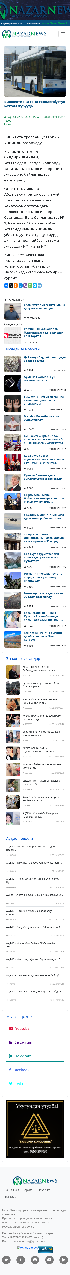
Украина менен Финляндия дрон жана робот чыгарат (44, 516)
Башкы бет (12, 1190)
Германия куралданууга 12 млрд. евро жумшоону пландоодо (43, 577)
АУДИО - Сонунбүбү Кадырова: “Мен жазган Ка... (40, 815)
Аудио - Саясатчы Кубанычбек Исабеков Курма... (35, 894)
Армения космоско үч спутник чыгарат (39, 378)
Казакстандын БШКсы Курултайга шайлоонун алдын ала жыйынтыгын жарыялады (42, 616)
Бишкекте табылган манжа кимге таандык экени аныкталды (44, 400)
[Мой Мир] (21, 285)
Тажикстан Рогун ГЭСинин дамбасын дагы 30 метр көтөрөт (43, 636)
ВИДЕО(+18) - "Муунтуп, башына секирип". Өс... (42, 782)
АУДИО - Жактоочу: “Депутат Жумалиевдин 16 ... (34, 959)
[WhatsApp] (30, 285)
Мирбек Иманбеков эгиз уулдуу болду (41, 418)
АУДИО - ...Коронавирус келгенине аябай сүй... (34, 975)
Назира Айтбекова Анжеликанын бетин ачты (42, 766)
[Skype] (35, 285)
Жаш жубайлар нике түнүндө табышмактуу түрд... (40, 701)
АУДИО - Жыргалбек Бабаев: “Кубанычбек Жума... (30, 944)
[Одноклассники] (16, 285)
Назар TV (44, 1190)
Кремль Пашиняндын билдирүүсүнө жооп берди (43, 477)
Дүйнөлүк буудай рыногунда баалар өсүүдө (45, 359)
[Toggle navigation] (63, 34)
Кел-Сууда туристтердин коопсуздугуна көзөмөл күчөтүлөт (41, 557)
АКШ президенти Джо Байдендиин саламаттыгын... (40, 668)
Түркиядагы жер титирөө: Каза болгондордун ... (41, 684)
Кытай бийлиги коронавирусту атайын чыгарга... (41, 798)
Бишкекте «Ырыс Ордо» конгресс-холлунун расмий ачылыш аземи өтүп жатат (43, 439)
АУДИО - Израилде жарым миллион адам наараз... (30, 848)
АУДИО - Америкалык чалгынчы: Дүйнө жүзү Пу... (32, 880)
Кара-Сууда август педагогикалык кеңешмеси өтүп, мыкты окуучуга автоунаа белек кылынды (44, 459)
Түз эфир (10, 1197)
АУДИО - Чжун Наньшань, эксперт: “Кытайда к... (34, 991)
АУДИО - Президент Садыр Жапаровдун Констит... (29, 912)
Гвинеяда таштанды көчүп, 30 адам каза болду (44, 595)
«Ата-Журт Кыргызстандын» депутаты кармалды (44, 306)
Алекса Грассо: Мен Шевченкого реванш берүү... (42, 717)
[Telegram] (40, 285)
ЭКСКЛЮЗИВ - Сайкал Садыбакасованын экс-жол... (39, 750)
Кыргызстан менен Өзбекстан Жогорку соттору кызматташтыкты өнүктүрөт (44, 498)
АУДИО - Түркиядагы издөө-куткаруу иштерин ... (34, 862)
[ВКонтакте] (6, 285)
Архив (28, 1190)
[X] (11, 285)
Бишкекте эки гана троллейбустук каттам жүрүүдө (34, 104)
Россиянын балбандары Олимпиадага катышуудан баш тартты (44, 332)
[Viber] (25, 285)
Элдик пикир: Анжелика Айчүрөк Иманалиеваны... (42, 733)
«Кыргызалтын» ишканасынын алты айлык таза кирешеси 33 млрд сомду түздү (44, 538)
